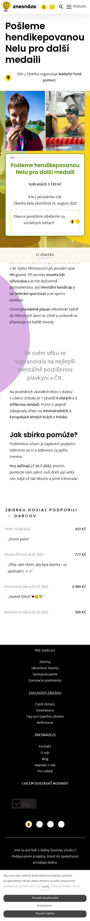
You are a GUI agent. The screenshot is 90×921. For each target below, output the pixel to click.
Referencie (45, 723)
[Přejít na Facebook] (29, 824)
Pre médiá (45, 772)
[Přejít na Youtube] (50, 824)
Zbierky (45, 662)
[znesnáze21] (19, 6)
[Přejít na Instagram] (39, 824)
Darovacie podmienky (45, 681)
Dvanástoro (45, 711)
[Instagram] (77, 221)
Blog (45, 759)
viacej (45, 886)
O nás (45, 753)
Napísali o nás (45, 765)
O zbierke (45, 255)
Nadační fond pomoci (62, 77)
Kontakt (45, 747)
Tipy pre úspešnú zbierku (45, 717)
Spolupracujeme (45, 675)
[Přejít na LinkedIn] (61, 824)
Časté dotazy (45, 704)
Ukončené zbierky (45, 668)
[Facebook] (72, 221)
